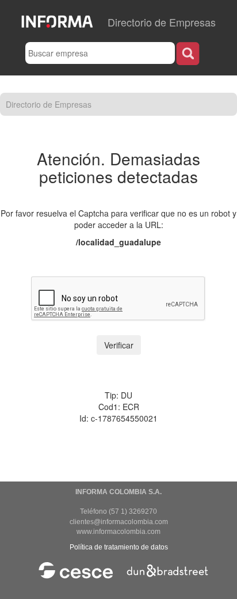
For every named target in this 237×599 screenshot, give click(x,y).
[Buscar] (188, 53)
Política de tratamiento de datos (119, 547)
